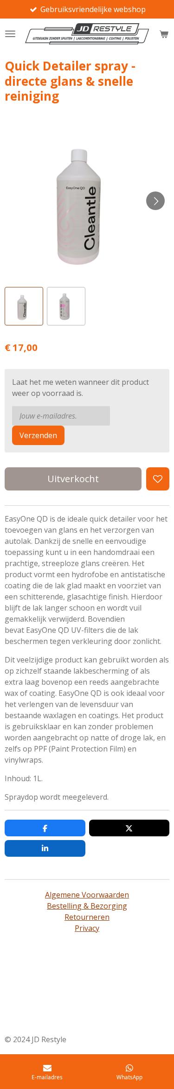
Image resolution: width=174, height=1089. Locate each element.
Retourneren (87, 917)
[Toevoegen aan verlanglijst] (157, 478)
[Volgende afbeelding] (155, 200)
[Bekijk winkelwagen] (164, 34)
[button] (24, 306)
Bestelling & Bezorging (87, 906)
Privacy (87, 928)
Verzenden (38, 435)
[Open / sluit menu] (10, 34)
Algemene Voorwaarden (87, 895)
